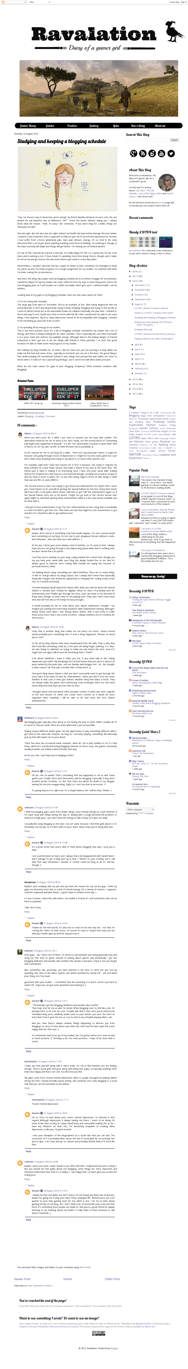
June (137, 349)
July (137, 344)
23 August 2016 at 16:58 (51, 626)
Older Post (112, 1279)
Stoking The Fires (140, 776)
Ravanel (32, 412)
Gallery (93, 125)
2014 (135, 384)
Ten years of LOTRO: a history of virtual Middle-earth (156, 530)
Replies (31, 523)
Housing (146, 431)
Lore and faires (139, 672)
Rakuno (28, 433)
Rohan (172, 444)
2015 (135, 379)
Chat (150, 415)
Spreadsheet (135, 250)
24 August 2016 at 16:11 (45, 950)
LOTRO (135, 437)
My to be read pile (150, 476)
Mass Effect (147, 438)
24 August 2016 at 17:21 (55, 771)
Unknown (28, 807)
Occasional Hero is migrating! (146, 786)
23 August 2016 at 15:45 (46, 807)
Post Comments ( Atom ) (40, 1285)
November (140, 289)
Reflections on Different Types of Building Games (152, 741)
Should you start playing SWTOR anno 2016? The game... (153, 323)
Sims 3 (162, 448)
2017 (135, 276)
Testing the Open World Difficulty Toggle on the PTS (151, 601)
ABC (157, 412)
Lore (155, 434)
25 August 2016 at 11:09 (49, 1061)
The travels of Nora (151, 455)
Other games (152, 441)
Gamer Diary (28, 125)
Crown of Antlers (140, 680)
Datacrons (171, 415)
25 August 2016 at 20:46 (46, 1161)
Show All (172, 650)
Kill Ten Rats (138, 773)
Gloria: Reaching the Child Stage (147, 682)
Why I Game (138, 761)
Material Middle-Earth (143, 700)
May (137, 354)
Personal (50, 416)
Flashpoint (134, 428)
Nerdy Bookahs (139, 737)
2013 (135, 388)
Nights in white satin (141, 693)
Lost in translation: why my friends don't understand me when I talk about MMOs (158, 512)
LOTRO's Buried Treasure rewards (151, 308)
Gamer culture (150, 428)
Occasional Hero (140, 784)
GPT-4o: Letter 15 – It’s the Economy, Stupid (150, 765)
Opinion (139, 441)
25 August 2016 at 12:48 (55, 842)
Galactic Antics (139, 630)
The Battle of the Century (144, 612)
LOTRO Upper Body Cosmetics (146, 643)
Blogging (29, 416)
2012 (135, 393)
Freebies (72, 125)
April (137, 358)
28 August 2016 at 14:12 (55, 1000)
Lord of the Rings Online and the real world (150, 669)
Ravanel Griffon (143, 1323)
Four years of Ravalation (153, 550)
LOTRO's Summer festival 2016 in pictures (154, 333)
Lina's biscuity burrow (142, 710)
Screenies (134, 447)
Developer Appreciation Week (154, 418)
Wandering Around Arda (144, 690)
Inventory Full (138, 750)
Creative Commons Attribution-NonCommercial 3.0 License (48, 1326)
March (138, 363)
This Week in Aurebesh (143, 610)
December (140, 285)
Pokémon (134, 444)
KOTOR (148, 434)
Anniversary (166, 412)
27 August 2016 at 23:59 (55, 923)
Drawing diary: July (143, 329)
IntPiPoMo (155, 431)
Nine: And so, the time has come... (148, 633)
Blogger (114, 1348)
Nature (172, 438)
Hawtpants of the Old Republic (147, 620)
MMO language (161, 438)
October (139, 294)
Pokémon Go (146, 444)
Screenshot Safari (149, 448)
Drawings (40, 416)
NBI (131, 441)
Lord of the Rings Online (150, 193)
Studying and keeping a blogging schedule (155, 317)
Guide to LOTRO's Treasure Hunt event (153, 312)
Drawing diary (144, 421)
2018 (135, 271)
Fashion (152, 425)
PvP (156, 444)
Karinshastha (30, 1061)
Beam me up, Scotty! (153, 576)
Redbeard (29, 717)
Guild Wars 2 (136, 431)
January (139, 373)
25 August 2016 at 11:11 (57, 1099)
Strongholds (143, 450)
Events (171, 421)
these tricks (85, 1267)
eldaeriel (28, 950)
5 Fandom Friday (138, 412)
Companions (159, 415)
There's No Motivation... (143, 753)
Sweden (172, 450)
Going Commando (141, 597)
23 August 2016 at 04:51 (46, 717)
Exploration (137, 425)
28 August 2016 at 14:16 (55, 1190)
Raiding (164, 444)
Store (132, 450)
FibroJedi (136, 640)
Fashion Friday (167, 425)
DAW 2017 (134, 419)
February (139, 368)
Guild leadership (168, 428)
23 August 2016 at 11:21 (55, 528)
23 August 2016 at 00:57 (44, 433)
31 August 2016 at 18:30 (55, 1113)
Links (116, 125)
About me (160, 202)
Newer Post (22, 1279)
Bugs (144, 415)
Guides (50, 125)
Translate (148, 813)
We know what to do (142, 713)
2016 (135, 280)
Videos (146, 458)
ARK (174, 412)
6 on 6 (151, 412)
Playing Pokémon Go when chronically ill (153, 338)
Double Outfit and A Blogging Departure (151, 703)
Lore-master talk (167, 434)
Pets (174, 441)
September (140, 299)
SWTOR (135, 454)
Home (67, 1279)
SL (175, 448)
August (138, 304)
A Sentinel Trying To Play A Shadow (149, 622)
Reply (27, 517)
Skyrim (170, 447)
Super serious (159, 450)
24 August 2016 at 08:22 (48, 882)
